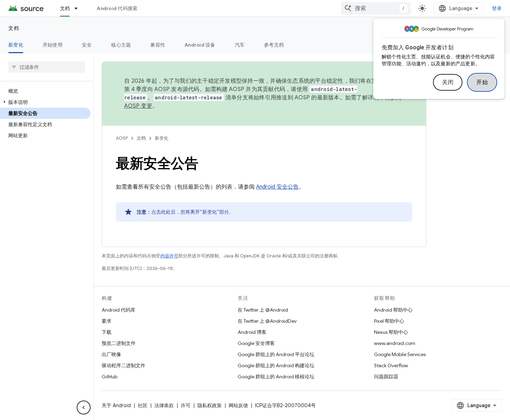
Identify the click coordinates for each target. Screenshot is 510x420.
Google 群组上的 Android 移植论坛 (276, 376)
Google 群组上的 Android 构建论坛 (276, 365)
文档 (65, 8)
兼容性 (157, 45)
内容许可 (169, 256)
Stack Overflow (391, 365)
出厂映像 (111, 354)
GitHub (109, 376)
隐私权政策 (209, 405)
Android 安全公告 (277, 186)
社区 (142, 405)
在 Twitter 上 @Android (263, 310)
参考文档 (274, 45)
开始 (482, 82)
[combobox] (375, 8)
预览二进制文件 (119, 343)
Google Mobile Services (400, 354)
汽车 (240, 45)
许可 (185, 405)
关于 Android (116, 405)
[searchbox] (46, 67)
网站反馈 (238, 405)
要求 (106, 321)
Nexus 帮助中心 (391, 332)
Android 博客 (252, 332)
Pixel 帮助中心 (389, 321)
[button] (45, 102)
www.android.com (394, 343)
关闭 (447, 82)
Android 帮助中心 (393, 310)
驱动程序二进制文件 (123, 365)
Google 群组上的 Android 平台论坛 (276, 354)
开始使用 (52, 45)
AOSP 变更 (138, 105)
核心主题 (121, 45)
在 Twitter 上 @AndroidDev (267, 321)
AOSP (122, 138)
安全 (87, 45)
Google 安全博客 (256, 343)
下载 (106, 332)
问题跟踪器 (386, 376)
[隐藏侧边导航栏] (84, 407)
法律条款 (164, 405)
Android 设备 (200, 45)
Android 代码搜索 (117, 8)
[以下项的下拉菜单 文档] (79, 8)
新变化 (15, 45)
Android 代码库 (118, 310)
